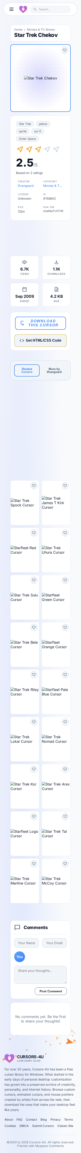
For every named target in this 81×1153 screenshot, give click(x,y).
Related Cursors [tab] (26, 370)
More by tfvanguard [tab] (54, 370)
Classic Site (65, 1126)
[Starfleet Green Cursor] (56, 597)
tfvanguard (26, 185)
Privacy (55, 1119)
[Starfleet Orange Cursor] (56, 644)
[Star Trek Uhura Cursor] (56, 550)
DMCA (24, 1126)
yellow (43, 124)
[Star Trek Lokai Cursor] (24, 739)
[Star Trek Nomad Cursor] (56, 739)
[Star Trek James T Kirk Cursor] (56, 502)
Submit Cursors (43, 1126)
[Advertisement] (40, 239)
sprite (23, 131)
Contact (31, 1119)
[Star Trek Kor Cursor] (24, 786)
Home (18, 29)
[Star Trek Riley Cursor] (24, 691)
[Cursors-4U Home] (23, 9)
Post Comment (51, 991)
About (8, 1119)
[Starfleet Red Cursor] (24, 550)
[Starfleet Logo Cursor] (24, 833)
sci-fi (37, 131)
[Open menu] (11, 9)
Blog (43, 1119)
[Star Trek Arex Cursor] (56, 786)
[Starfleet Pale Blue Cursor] (56, 691)
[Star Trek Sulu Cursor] (24, 597)
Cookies (10, 1126)
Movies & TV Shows (41, 29)
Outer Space (27, 138)
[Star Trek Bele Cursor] (24, 644)
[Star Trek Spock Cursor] (24, 502)
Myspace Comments (49, 1146)
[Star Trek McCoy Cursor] (56, 880)
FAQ (19, 1119)
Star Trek (25, 124)
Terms (68, 1119)
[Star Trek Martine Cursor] (24, 880)
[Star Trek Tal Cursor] (56, 833)
